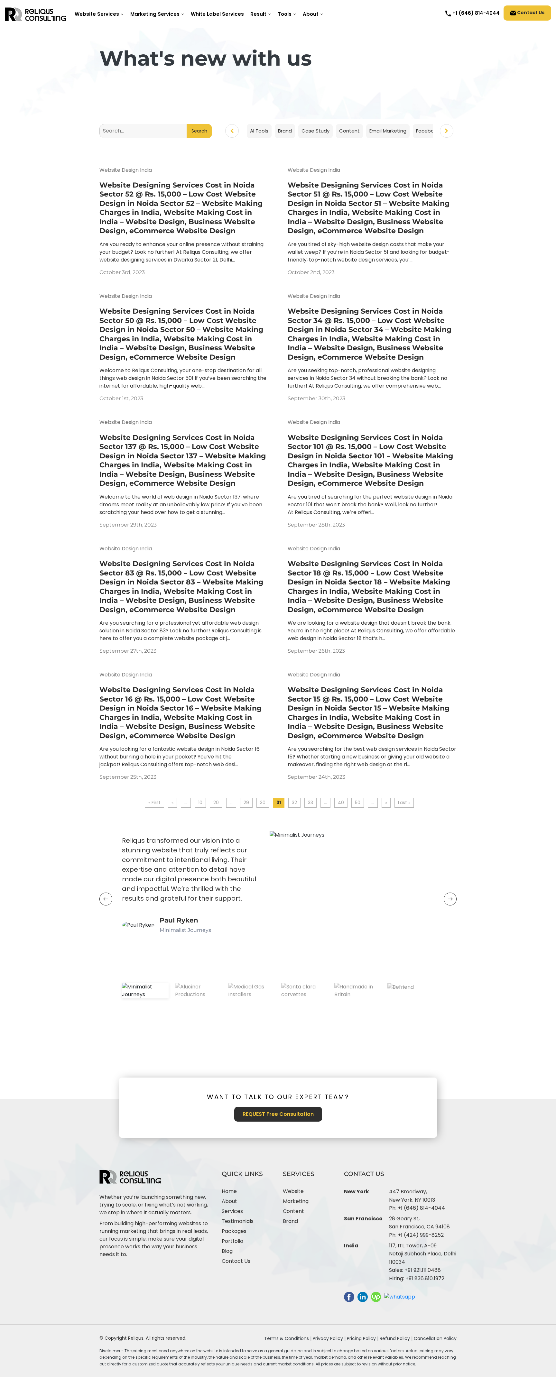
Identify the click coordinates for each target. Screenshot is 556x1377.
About (229, 1201)
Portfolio (232, 1241)
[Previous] (232, 131)
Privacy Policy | (330, 1338)
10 (200, 802)
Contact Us (530, 13)
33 (310, 802)
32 (294, 802)
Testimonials (238, 1221)
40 (341, 802)
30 (262, 802)
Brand (290, 1221)
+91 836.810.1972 (424, 1278)
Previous (105, 899)
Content (293, 1211)
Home (229, 1191)
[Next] (446, 131)
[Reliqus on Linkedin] (362, 1296)
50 (357, 802)
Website (293, 1191)
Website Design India (125, 170)
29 (246, 802)
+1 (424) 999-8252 (421, 1235)
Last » (404, 802)
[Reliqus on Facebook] (349, 1296)
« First (154, 802)
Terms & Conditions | (287, 1338)
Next (450, 899)
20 (216, 802)
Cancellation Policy (435, 1338)
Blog (227, 1251)
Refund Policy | (397, 1338)
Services (232, 1211)
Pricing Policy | (362, 1338)
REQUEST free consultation (278, 1114)
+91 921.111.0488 (422, 1270)
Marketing (296, 1201)
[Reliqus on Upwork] (376, 1296)
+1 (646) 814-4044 (421, 1208)
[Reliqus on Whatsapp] (399, 1296)
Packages (234, 1231)
